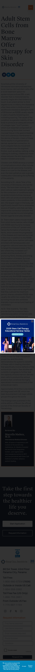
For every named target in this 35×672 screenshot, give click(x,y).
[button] (32, 321)
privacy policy (15, 669)
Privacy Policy (30, 666)
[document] (17, 336)
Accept (24, 666)
